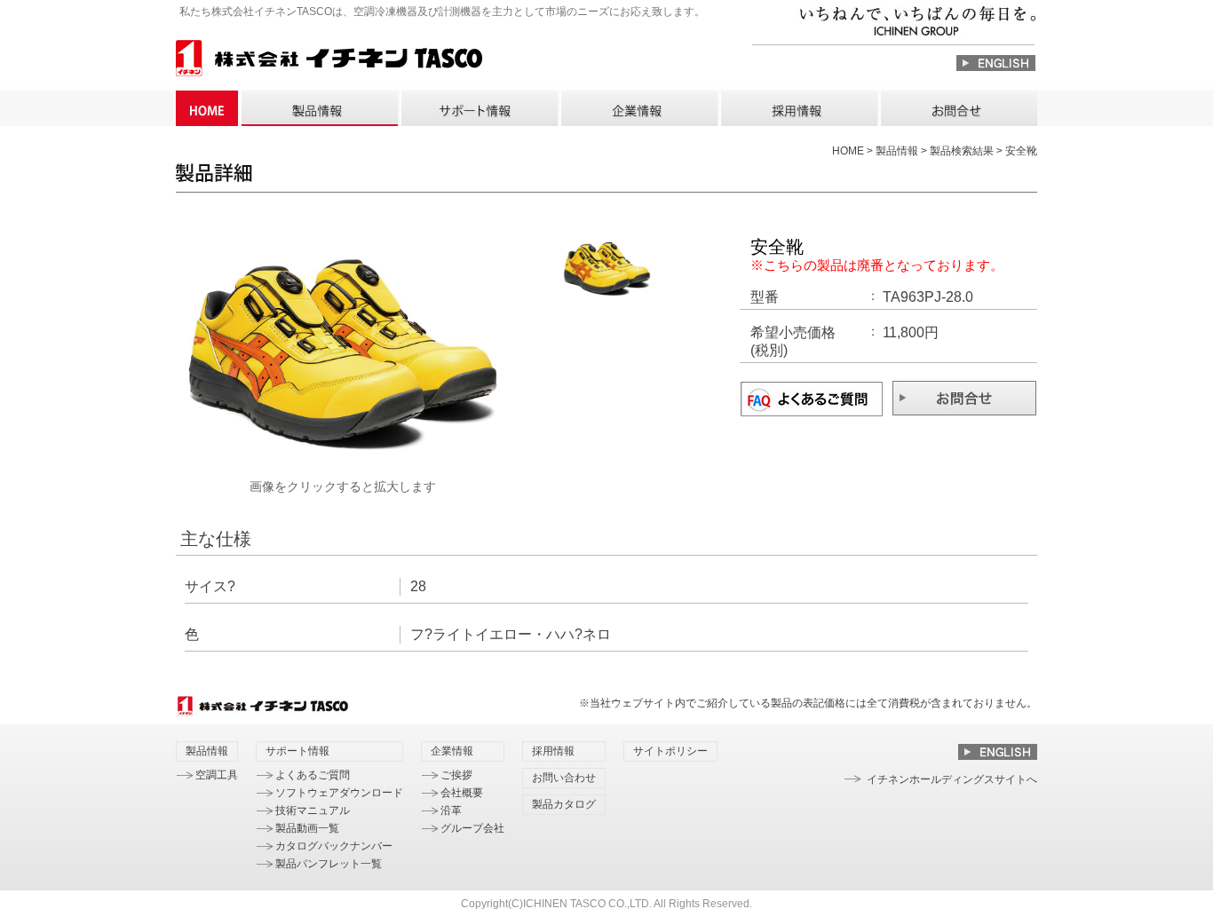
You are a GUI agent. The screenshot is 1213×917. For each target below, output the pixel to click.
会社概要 (461, 793)
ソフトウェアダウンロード (339, 793)
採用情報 (798, 108)
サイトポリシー (670, 751)
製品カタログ (564, 804)
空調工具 (216, 775)
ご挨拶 (456, 775)
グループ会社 (472, 828)
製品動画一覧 (307, 828)
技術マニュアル (312, 810)
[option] (342, 354)
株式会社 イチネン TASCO (329, 61)
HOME (207, 108)
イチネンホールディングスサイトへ (952, 779)
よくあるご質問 (312, 775)
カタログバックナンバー (333, 846)
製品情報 (319, 108)
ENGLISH (995, 63)
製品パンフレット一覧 (328, 864)
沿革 (451, 810)
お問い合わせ (958, 108)
